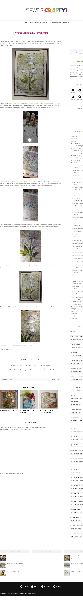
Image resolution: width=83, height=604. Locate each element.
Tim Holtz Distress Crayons (76, 517)
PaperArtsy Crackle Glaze (76, 384)
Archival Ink (73, 331)
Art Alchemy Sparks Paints (76, 333)
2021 (72, 141)
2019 (72, 311)
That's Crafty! (74, 436)
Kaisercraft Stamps (75, 363)
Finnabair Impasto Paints (76, 355)
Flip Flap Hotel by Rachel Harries (46, 411)
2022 (72, 138)
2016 (72, 318)
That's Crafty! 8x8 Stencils (76, 441)
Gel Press (11, 370)
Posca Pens (73, 395)
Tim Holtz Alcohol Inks (75, 515)
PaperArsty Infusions (75, 382)
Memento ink (73, 374)
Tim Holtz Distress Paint (76, 523)
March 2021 (76, 301)
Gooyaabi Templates (31, 593)
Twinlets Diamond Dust (76, 536)
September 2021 (77, 150)
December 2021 (77, 143)
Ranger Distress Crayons (76, 407)
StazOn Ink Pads (74, 428)
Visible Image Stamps (75, 539)
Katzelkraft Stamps (75, 366)
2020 (72, 309)
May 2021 (75, 160)
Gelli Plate (73, 358)
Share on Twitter (33, 365)
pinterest (73, 99)
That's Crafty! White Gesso (76, 485)
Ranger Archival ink (75, 404)
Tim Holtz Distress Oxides (76, 520)
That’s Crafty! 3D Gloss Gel (76, 490)
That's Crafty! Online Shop (38, 22)
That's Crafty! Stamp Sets (76, 469)
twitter (79, 92)
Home (25, 22)
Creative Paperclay (75, 341)
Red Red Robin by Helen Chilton (8, 411)
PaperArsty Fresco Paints (76, 379)
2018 (72, 313)
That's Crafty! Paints (75, 464)
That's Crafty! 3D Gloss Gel (76, 439)
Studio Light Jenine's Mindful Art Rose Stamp (45, 370)
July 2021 (75, 155)
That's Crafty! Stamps (75, 472)
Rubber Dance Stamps (75, 412)
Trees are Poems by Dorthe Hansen (16, 563)
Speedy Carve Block (75, 423)
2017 (72, 316)
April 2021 (75, 162)
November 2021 (77, 146)
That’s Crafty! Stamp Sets (76, 506)
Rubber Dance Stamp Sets (76, 409)
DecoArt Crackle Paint (75, 344)
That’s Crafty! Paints (75, 498)
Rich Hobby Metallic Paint (26, 370)
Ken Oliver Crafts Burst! (76, 368)
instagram (79, 99)
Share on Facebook (17, 365)
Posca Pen (17, 370)
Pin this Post (47, 365)
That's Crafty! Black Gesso (76, 448)
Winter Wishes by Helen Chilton (28, 411)
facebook (73, 92)
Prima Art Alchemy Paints (76, 398)
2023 (72, 136)
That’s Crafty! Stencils (75, 509)
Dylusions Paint (74, 352)
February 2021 (76, 304)
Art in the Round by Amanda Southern (16, 556)
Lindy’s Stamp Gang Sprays (76, 371)
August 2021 (76, 153)
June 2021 (75, 157)
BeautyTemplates (13, 593)
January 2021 (76, 306)
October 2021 (76, 148)
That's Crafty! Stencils (75, 474)
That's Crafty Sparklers (76, 433)
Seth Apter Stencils (75, 417)
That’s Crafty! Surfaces (76, 512)
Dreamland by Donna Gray (13, 571)
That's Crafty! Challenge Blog (59, 22)
